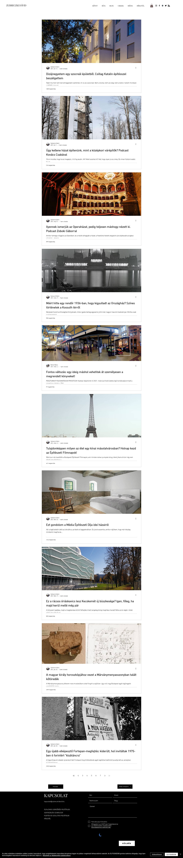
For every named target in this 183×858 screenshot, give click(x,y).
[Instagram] (156, 6)
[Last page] (109, 776)
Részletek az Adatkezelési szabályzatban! (57, 855)
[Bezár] (180, 854)
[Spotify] (163, 6)
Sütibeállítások (157, 854)
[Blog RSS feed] (169, 6)
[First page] (74, 776)
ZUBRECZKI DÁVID (16, 5)
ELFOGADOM (171, 854)
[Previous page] (78, 776)
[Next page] (105, 776)
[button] (151, 5)
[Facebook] (159, 6)
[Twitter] (166, 6)
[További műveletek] (136, 67)
